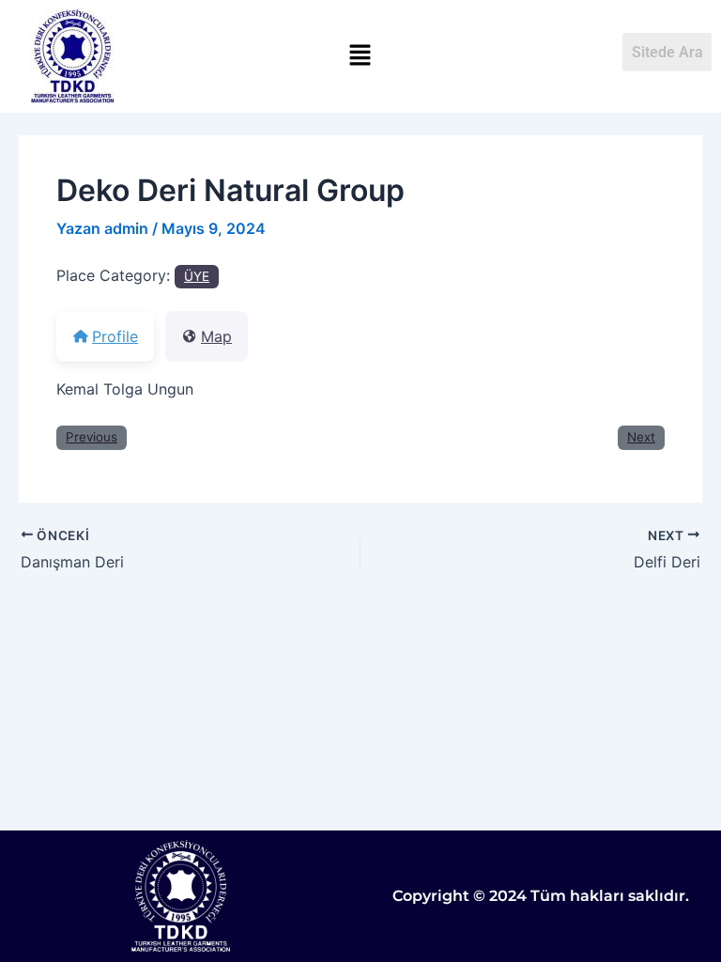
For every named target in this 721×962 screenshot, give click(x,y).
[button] (360, 56)
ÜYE (196, 276)
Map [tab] (216, 336)
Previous (91, 436)
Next (641, 436)
